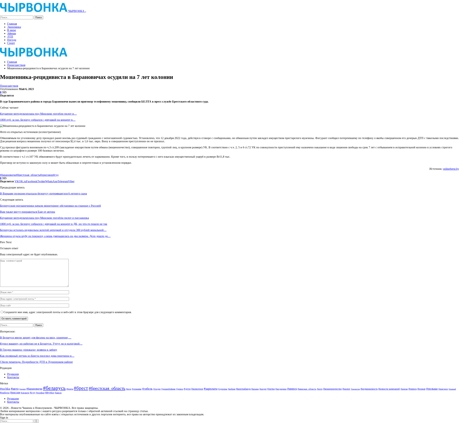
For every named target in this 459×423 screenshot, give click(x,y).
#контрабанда (243, 388)
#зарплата (210, 388)
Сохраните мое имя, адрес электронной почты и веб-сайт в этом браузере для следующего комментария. (68, 312)
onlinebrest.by (451, 168)
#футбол (49, 392)
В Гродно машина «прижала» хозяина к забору (28, 349)
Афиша (11, 33)
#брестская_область (28, 174)
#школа (58, 393)
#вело (128, 389)
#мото (320, 389)
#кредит (263, 389)
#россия (15, 392)
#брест (81, 388)
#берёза (69, 389)
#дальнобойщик (168, 389)
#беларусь (54, 388)
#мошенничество (332, 388)
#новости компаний (389, 389)
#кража (255, 389)
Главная (12, 23)
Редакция (13, 374)
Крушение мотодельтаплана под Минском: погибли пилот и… (38, 113)
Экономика (14, 26)
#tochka (5, 388)
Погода (11, 39)
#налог (346, 388)
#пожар (421, 388)
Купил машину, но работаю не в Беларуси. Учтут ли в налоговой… (41, 343)
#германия (136, 389)
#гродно (157, 389)
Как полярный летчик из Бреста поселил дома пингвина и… (37, 355)
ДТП (10, 36)
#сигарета (25, 393)
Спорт (11, 43)
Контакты (13, 377)
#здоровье (222, 389)
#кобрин (231, 389)
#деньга (179, 389)
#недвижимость (369, 389)
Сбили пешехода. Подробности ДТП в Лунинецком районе (36, 361)
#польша (432, 388)
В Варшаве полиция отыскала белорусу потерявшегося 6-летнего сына (43, 193)
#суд (55, 174)
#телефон (40, 393)
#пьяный (452, 389)
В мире (11, 30)
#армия (22, 389)
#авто (15, 388)
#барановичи (8, 174)
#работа (5, 392)
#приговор (46, 174)
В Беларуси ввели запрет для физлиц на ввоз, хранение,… (35, 337)
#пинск (412, 388)
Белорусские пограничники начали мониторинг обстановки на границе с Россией (50, 205)
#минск (292, 388)
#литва (271, 388)
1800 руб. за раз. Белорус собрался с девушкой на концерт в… (37, 119)
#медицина (281, 389)
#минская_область (307, 389)
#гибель (147, 388)
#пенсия (404, 389)
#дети (187, 388)
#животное (197, 389)
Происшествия (9, 85)
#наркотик (355, 389)
